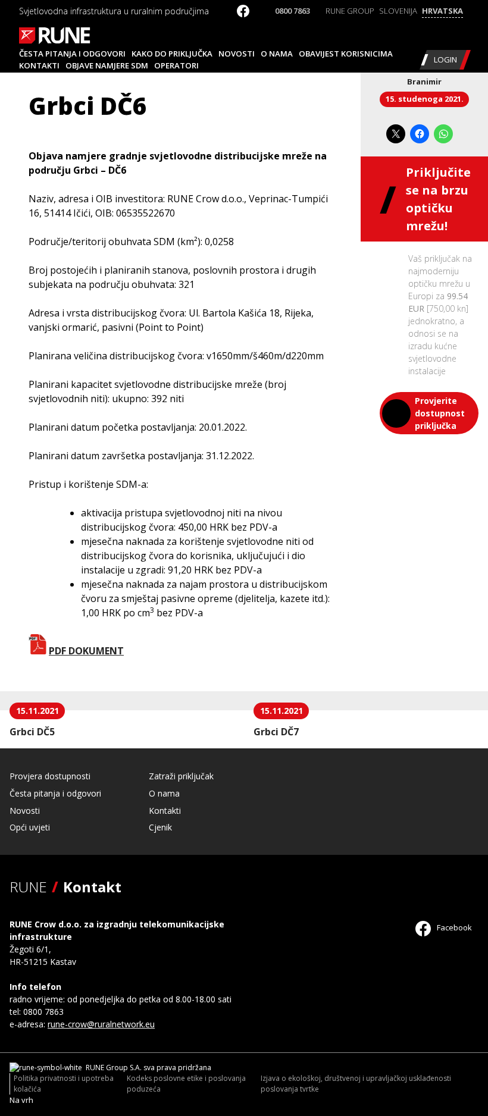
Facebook (453, 927)
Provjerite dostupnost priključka (440, 413)
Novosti (236, 53)
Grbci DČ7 (276, 731)
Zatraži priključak (181, 776)
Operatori (176, 65)
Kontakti (39, 65)
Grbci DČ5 (32, 731)
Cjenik (160, 827)
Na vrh (21, 1100)
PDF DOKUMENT (86, 650)
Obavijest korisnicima (346, 53)
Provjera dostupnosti (50, 776)
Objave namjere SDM (106, 65)
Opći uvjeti (30, 827)
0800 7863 (292, 10)
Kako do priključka (172, 53)
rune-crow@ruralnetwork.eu (101, 1024)
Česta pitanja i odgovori (72, 53)
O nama (277, 53)
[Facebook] (243, 13)
